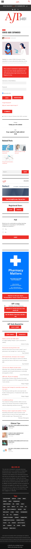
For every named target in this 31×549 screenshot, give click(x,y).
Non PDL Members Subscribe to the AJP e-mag (16, 315)
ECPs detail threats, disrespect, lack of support (13, 356)
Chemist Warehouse (6, 503)
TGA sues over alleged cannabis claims (11, 367)
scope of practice (21, 522)
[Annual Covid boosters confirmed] (7, 158)
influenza (10, 116)
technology (9, 525)
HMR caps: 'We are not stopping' (10, 376)
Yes (6, 229)
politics (4, 522)
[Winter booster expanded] (7, 148)
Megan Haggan (7, 38)
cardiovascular (16, 501)
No (5, 232)
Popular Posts (22, 334)
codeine (17, 503)
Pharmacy (17, 517)
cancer (10, 501)
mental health (6, 512)
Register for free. (8, 75)
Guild (4, 509)
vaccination (24, 116)
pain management (24, 512)
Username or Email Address (9, 80)
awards (24, 498)
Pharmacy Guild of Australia (8, 520)
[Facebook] (27, 6)
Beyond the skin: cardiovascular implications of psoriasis (15, 433)
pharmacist (16, 514)
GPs (25, 506)
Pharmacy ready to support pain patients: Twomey (14, 410)
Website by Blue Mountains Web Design (15, 547)
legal (25, 509)
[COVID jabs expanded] (15, 48)
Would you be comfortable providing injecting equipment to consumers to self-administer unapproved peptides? (14, 225)
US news (23, 525)
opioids (17, 512)
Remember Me (7, 93)
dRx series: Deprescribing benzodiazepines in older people (18, 426)
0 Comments (7, 111)
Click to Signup (15, 327)
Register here (17, 97)
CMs (13, 503)
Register (19, 209)
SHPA (21, 116)
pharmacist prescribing (8, 517)
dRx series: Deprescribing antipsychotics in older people (18, 441)
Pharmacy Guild (16, 116)
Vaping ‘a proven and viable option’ (10, 338)
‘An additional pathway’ (7, 400)
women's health (12, 528)
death (8, 506)
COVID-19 (6, 116)
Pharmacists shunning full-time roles (10, 347)
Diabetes (13, 506)
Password (4, 87)
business (4, 501)
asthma (19, 498)
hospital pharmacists (11, 509)
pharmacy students (20, 520)
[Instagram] (15, 9)
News (4, 30)
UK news (18, 525)
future (21, 506)
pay (4, 514)
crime (4, 506)
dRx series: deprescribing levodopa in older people (18, 449)
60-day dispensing (6, 498)
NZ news (12, 512)
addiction (14, 498)
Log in (10, 209)
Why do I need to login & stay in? (10, 105)
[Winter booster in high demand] (20, 148)
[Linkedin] (13, 9)
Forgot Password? (6, 102)
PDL (11, 514)
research (14, 522)
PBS (7, 514)
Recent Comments (10, 334)
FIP (17, 506)
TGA (14, 525)
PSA (9, 522)
